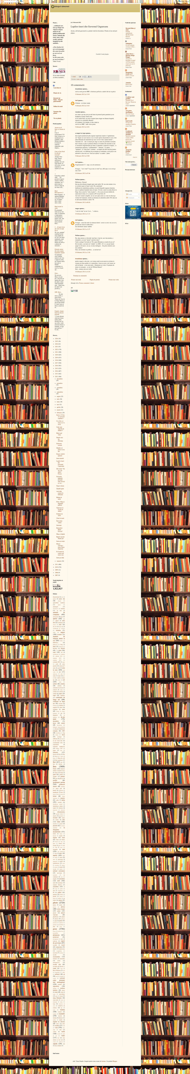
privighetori (55, 939)
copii (54, 695)
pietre (60, 905)
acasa (54, 599)
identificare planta (58, 806)
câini (59, 676)
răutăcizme (62, 949)
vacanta (57, 1025)
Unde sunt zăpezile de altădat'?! (60, 428)
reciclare (55, 953)
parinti (54, 896)
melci (56, 857)
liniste (63, 839)
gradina (55, 780)
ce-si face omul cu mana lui (59, 678)
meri (54, 859)
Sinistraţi (58, 525)
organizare (60, 890)
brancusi (61, 646)
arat (64, 618)
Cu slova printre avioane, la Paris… (131, 46)
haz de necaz (60, 794)
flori (54, 762)
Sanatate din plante (57, 112)
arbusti (57, 621)
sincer (63, 990)
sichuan (54, 988)
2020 (56, 355)
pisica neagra (61, 909)
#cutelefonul (56, 597)
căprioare (55, 674)
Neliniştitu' (129, 43)
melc (64, 855)
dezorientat (59, 725)
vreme (54, 1041)
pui (62, 939)
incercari (63, 810)
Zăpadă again (60, 489)
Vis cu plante (57, 118)
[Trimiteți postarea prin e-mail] (79, 76)
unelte (60, 1020)
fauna (54, 750)
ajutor (59, 604)
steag (61, 996)
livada (54, 845)
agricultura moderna (59, 603)
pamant (55, 894)
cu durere (60, 705)
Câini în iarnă (60, 518)
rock (61, 968)
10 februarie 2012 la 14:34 (82, 272)
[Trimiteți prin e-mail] (83, 77)
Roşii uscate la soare (59, 207)
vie (58, 1038)
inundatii (61, 816)
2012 (56, 376)
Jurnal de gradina (128, 150)
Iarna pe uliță (60, 558)
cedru (59, 680)
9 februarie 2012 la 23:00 (82, 156)
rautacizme (59, 947)
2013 (56, 374)
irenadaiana (78, 259)
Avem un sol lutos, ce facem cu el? (60, 129)
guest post (59, 788)
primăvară (56, 937)
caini (54, 652)
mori (64, 863)
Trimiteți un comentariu (80, 276)
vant (64, 1025)
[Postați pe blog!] (85, 77)
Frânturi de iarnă (59, 514)
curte (63, 709)
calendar (63, 654)
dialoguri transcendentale (59, 727)
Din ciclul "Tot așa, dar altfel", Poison (60, 471)
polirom (63, 918)
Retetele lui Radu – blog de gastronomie (58, 99)
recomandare (56, 957)
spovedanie (62, 994)
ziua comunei (58, 1045)
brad (54, 646)
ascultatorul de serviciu (59, 628)
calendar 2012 (57, 658)
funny (61, 772)
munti (61, 867)
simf (76, 100)
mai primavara (61, 851)
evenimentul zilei (58, 742)
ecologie (59, 737)
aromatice (60, 622)
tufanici (61, 1018)
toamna (62, 1009)
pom (56, 921)
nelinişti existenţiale (59, 871)
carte (57, 664)
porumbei (61, 924)
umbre (54, 1020)
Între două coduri (59, 521)
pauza (54, 898)
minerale (55, 861)
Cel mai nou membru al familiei (131, 123)
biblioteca (55, 642)
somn (54, 994)
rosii (64, 970)
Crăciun (55, 705)
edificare (55, 739)
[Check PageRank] (74, 291)
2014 (56, 371)
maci (61, 847)
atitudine (58, 630)
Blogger (115, 1061)
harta (54, 794)
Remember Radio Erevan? (59, 529)
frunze (56, 772)
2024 (56, 344)
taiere (61, 1002)
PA (53, 892)
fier (60, 754)
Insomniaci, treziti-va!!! (129, 73)
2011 (56, 564)
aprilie (59, 407)
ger (56, 778)
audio (54, 632)
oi (64, 886)
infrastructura (61, 812)
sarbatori (57, 974)
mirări (61, 861)
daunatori (55, 715)
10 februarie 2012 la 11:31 (82, 214)
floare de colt (61, 758)
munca (63, 865)
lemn (63, 837)
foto (54, 766)
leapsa (61, 836)
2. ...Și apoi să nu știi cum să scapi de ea (60, 228)
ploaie (56, 919)
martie (59, 410)
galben (61, 774)
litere (54, 843)
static (56, 996)
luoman (103, 1061)
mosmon (57, 865)
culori (60, 707)
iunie (58, 402)
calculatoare (55, 654)
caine (59, 650)
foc (61, 762)
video (81, 79)
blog (61, 644)
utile (63, 1024)
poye (54, 926)
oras (54, 890)
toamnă (60, 1012)
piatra (54, 905)
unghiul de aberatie (59, 1022)
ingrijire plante (59, 814)
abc (62, 597)
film (64, 754)
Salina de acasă (58, 106)
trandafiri (62, 1014)
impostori (55, 810)
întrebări (55, 823)
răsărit (54, 949)
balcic (61, 640)
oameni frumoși (57, 885)
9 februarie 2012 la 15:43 (82, 106)
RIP (62, 966)
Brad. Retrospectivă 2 (59, 192)
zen (64, 1044)
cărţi (61, 674)
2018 (56, 360)
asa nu (61, 626)
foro (54, 764)
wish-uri (61, 1041)
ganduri (55, 776)
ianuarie (59, 561)
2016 (56, 365)
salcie (63, 972)
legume (55, 837)
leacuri (54, 835)
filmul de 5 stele (59, 756)
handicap (61, 790)
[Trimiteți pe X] (87, 77)
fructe (54, 769)
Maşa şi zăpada (60, 534)
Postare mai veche (114, 280)
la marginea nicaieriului (59, 829)
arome (54, 624)
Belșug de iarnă (59, 498)
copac (60, 693)
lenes (57, 839)
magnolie (55, 849)
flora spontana (58, 760)
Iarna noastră (60, 458)
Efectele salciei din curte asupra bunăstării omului (60, 251)
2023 (56, 347)
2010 (56, 567)
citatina (59, 686)
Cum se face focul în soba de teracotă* (60, 153)
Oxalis (127, 153)
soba (62, 992)
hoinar (55, 796)
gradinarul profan (59, 782)
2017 (56, 363)
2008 (56, 572)
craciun (60, 703)
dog (64, 733)
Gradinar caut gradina (130, 98)
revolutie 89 (56, 966)
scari (57, 976)
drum (63, 735)
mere (61, 857)
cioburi (55, 684)
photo (55, 902)
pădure (59, 898)
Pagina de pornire (95, 280)
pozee (54, 931)
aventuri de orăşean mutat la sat (59, 638)
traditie (54, 1014)
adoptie (59, 601)
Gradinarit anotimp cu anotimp (129, 132)
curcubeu (55, 709)
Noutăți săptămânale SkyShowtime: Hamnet (130, 33)
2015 (56, 368)
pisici (58, 911)
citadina (62, 684)
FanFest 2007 (59, 748)
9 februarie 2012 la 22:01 (82, 127)
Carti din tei (57, 88)
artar (60, 624)
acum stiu (62, 599)
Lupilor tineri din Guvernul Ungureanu (60, 463)
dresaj (57, 735)
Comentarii (131, 198)
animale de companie (59, 613)
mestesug (60, 859)
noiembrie (59, 383)
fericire (55, 754)
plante (63, 917)
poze (55, 928)
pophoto (61, 922)
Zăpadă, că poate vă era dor (60, 449)
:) (55, 174)
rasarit (63, 945)
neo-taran (59, 873)
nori (58, 880)
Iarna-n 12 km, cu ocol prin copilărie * (60, 416)
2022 (56, 349)
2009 (56, 570)
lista (62, 841)
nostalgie (60, 883)
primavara (56, 935)
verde (63, 1031)
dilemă (56, 729)
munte (56, 867)
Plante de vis (57, 93)
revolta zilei (57, 964)
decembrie (60, 379)
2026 (56, 338)
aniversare (55, 617)
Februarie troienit (59, 444)
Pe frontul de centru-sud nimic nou (60, 553)
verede (58, 1033)
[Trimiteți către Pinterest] (91, 77)
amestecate (55, 608)
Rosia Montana (57, 970)
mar (56, 853)
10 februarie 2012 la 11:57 (82, 229)
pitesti (54, 913)
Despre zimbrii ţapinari (60, 455)
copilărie (62, 695)
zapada (55, 1043)
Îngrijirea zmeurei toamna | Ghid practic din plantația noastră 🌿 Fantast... (130, 139)
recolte (55, 955)
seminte (60, 984)
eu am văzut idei (57, 740)
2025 (56, 341)
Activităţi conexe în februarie (59, 493)
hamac (54, 790)
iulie (58, 399)
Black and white (59, 434)
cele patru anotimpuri (129, 111)
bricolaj (55, 648)
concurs (61, 691)
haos (62, 792)
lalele (54, 834)
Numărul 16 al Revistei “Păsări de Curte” (131, 102)
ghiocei (61, 778)
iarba (57, 800)
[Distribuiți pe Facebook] (89, 77)
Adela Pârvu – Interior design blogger (130, 55)
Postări (130, 194)
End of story (129, 84)
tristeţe (55, 1018)
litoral (60, 843)
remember (62, 958)
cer (64, 680)
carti (59, 668)
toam (54, 1010)
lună (64, 845)
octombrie (59, 388)
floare (54, 758)
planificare (55, 917)
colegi (61, 689)
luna (59, 845)
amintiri (63, 608)
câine (54, 676)
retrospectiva (56, 962)
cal (61, 652)
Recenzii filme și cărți (130, 29)
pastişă (61, 896)
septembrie (60, 392)
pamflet (61, 894)
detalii (63, 723)
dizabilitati (58, 733)
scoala (54, 978)
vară (60, 1029)
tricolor (60, 1016)
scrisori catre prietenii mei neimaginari (59, 980)
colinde (55, 691)
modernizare (56, 863)
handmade (55, 792)
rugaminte (57, 972)
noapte (54, 879)
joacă (60, 824)
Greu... (57, 273)
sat (64, 974)
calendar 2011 (59, 656)
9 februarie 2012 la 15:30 (82, 94)
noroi (54, 883)
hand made (129, 121)
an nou (59, 610)
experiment (56, 744)
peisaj (60, 900)
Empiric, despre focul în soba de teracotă (59, 312)
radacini (55, 941)
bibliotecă (55, 644)
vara (56, 1027)
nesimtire (55, 875)
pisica (63, 907)
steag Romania (57, 998)
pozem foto (60, 931)
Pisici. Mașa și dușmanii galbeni (60, 503)
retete (58, 960)
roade (54, 968)
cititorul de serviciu (58, 688)
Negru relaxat (60, 486)
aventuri (59, 634)
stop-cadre (55, 1000)
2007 (56, 575)
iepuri (54, 808)
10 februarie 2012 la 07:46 (82, 173)
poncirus (55, 922)
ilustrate (61, 808)
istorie (57, 820)
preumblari (55, 933)
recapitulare (59, 951)
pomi (60, 921)
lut (56, 847)
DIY (63, 731)
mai (58, 404)
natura (61, 869)
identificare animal (57, 804)
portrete (55, 924)
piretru (54, 907)
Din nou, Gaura (130, 114)
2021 (56, 352)
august (59, 396)
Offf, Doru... (58, 292)
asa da (55, 626)
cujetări (55, 707)
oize (56, 888)
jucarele (55, 826)
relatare (55, 958)
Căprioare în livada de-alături (59, 509)
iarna (63, 800)
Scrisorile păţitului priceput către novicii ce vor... (60, 480)
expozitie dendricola (59, 746)
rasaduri (55, 945)
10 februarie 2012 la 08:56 (82, 202)
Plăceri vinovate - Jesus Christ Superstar (60, 546)
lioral (56, 841)
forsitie (60, 764)
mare (60, 853)
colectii (55, 690)
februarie (59, 413)
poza (61, 926)
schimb (61, 976)
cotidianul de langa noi (59, 698)
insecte (55, 816)
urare (57, 1024)
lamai (61, 833)
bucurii (63, 648)
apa (62, 617)
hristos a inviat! (130, 75)
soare (56, 992)
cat (60, 672)
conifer (55, 693)
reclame (61, 953)
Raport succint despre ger (60, 537)
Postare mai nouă (76, 280)
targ (54, 1004)
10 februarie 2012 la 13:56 (82, 252)
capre (63, 662)
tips (61, 1007)
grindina (63, 786)
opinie (61, 888)
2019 (56, 357)
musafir (54, 869)
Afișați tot (135, 157)
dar (61, 713)
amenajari (55, 607)
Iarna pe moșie (60, 541)
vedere (54, 1031)
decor (54, 723)
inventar (55, 818)
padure (59, 892)
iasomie (60, 802)
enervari (61, 738)
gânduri (63, 776)
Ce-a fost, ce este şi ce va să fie (60, 422)
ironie (78, 79)
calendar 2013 (57, 660)
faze (61, 750)
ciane (60, 682)
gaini (54, 774)
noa (62, 877)
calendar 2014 (56, 662)
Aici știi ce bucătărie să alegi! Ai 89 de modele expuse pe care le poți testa (130, 62)
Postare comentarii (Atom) (86, 283)
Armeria (128, 83)
